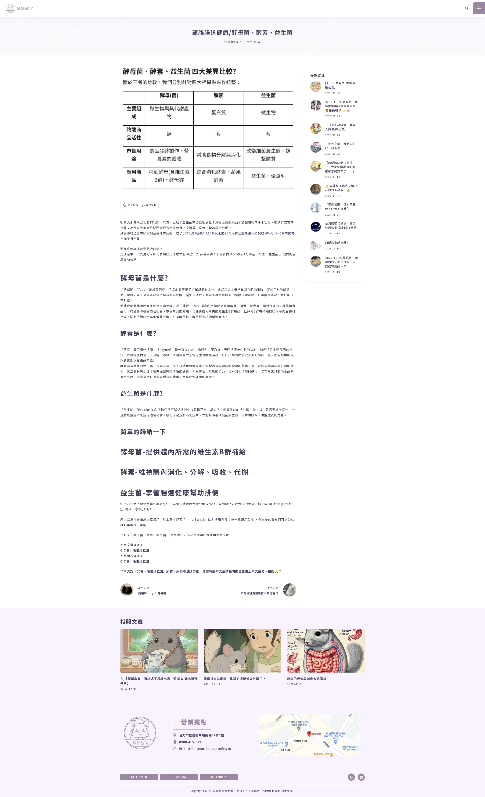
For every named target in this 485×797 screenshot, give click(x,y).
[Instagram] (361, 777)
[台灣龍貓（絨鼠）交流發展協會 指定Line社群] (315, 226)
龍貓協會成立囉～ (337, 243)
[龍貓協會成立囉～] (315, 245)
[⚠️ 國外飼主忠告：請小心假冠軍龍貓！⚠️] (315, 189)
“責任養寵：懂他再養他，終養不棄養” (340, 206)
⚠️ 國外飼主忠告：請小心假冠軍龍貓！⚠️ (341, 188)
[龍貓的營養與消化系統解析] (326, 651)
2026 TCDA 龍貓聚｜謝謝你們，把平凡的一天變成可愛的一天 (341, 262)
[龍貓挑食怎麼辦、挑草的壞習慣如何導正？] (242, 651)
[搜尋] (466, 8)
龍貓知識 (233, 42)
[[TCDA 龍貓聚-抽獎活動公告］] (315, 86)
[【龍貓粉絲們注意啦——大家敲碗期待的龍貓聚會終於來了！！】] (315, 166)
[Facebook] (351, 777)
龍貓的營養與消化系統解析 (306, 678)
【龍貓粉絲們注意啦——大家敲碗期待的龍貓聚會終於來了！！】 (340, 167)
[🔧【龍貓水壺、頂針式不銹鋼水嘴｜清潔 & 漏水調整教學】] (159, 651)
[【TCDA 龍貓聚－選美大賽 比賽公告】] (315, 128)
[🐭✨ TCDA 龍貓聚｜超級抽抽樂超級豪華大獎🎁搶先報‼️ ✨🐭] (315, 105)
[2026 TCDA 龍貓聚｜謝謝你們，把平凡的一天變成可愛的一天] (315, 261)
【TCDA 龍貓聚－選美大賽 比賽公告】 (340, 127)
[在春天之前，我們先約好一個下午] (315, 147)
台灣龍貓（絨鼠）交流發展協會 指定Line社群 (341, 225)
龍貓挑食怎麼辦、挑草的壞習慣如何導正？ (235, 678)
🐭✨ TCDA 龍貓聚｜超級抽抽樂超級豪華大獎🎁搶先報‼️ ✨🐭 (341, 106)
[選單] (479, 8)
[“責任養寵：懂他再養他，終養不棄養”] (315, 207)
